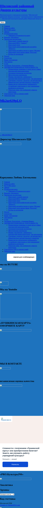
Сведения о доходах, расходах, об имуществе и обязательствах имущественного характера (25, 81)
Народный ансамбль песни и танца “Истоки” (24, 50)
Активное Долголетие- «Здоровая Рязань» (19, 65)
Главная (7, 26)
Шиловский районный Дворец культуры (17, 8)
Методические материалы (17, 75)
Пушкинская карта (11, 34)
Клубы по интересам (15, 54)
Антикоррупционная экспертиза (20, 73)
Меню (2, 22)
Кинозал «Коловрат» (11, 37)
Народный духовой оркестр (18, 41)
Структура (8, 58)
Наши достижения (10, 60)
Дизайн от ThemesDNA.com (10, 505)
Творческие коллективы (12, 39)
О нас (6, 64)
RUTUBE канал (10, 30)
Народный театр (14, 45)
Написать (15, 464)
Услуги (6, 56)
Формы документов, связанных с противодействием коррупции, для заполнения (25, 78)
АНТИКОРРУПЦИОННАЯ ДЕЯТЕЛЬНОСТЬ (21, 67)
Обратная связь (9, 95)
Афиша (6, 32)
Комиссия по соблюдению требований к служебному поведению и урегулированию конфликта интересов (23, 86)
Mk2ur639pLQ (11, 100)
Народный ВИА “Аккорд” (17, 43)
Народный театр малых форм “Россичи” (22, 52)
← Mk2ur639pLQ (6, 135)
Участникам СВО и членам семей (16, 94)
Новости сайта (9, 28)
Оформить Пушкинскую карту (19, 35)
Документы (8, 62)
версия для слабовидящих (23, 257)
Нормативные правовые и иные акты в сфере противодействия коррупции (24, 70)
